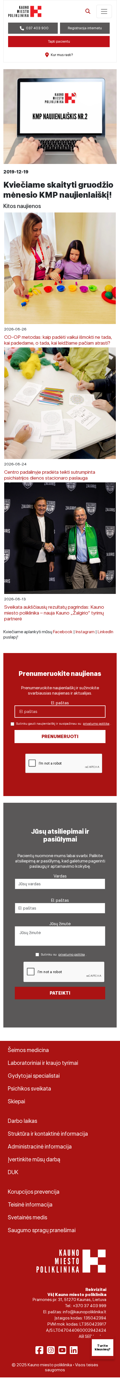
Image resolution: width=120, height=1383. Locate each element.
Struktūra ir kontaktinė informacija (48, 1133)
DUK (13, 1172)
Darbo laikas (22, 1121)
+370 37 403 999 (89, 1305)
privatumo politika (96, 724)
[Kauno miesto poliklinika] (25, 11)
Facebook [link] (63, 631)
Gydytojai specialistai (34, 1075)
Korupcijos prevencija (33, 1191)
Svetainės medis (27, 1217)
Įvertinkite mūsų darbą (34, 1159)
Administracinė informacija (40, 1146)
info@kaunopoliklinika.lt (84, 1311)
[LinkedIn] (74, 1350)
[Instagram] (51, 1350)
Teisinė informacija (30, 1204)
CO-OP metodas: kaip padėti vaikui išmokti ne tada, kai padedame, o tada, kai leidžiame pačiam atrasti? (58, 340)
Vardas (60, 876)
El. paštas (60, 702)
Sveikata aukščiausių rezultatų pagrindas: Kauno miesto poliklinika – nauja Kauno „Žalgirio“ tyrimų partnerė (54, 613)
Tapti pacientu (59, 41)
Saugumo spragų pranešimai (42, 1230)
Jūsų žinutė (60, 923)
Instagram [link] (85, 631)
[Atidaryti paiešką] (87, 11)
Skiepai (16, 1101)
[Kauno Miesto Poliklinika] (71, 1260)
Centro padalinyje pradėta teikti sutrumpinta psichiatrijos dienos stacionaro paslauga (49, 475)
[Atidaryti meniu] (104, 11)
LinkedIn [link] (105, 631)
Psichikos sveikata (29, 1088)
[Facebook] (39, 1350)
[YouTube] (62, 1350)
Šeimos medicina (28, 1050)
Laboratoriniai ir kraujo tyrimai (43, 1063)
